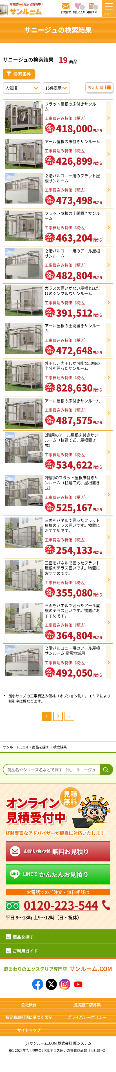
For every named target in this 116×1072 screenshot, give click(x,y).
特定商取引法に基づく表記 (29, 1017)
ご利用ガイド (25, 951)
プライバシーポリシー (87, 1017)
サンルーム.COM (58, 969)
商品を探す (23, 937)
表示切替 (96, 87)
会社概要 (29, 1004)
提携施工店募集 (87, 1004)
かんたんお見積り (56, 874)
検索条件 (22, 73)
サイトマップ (29, 1030)
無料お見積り (56, 851)
